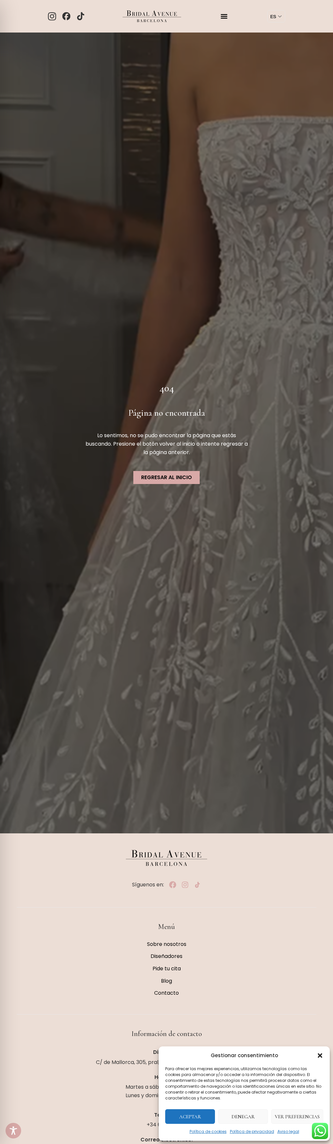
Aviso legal (288, 1131)
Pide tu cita (167, 968)
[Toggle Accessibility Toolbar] (13, 1130)
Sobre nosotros (166, 944)
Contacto (166, 993)
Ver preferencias (297, 1117)
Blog (166, 981)
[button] (320, 1055)
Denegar (243, 1117)
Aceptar (190, 1117)
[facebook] (172, 884)
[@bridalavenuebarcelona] (80, 16)
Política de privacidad (252, 1131)
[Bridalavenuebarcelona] (52, 16)
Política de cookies (208, 1131)
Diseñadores (166, 956)
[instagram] (185, 884)
